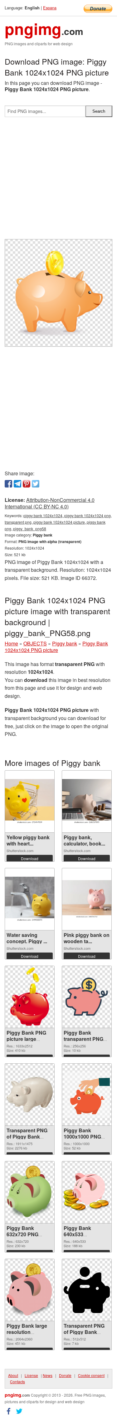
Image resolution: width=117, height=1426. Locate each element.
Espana (49, 8)
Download (29, 858)
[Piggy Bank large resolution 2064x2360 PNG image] (30, 1289)
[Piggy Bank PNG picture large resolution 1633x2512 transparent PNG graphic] (29, 997)
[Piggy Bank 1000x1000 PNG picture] (87, 1094)
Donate (65, 1375)
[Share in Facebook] (8, 484)
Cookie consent (91, 1375)
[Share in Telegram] (17, 484)
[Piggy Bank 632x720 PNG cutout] (30, 1192)
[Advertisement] (58, 180)
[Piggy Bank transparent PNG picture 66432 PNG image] (87, 997)
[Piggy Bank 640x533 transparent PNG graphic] (87, 1192)
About (13, 1375)
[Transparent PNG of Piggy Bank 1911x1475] (30, 1094)
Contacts (17, 1381)
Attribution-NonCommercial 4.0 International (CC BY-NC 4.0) (50, 503)
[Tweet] (35, 484)
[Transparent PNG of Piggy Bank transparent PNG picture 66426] (87, 1290)
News (47, 1375)
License (31, 1375)
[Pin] (26, 484)
